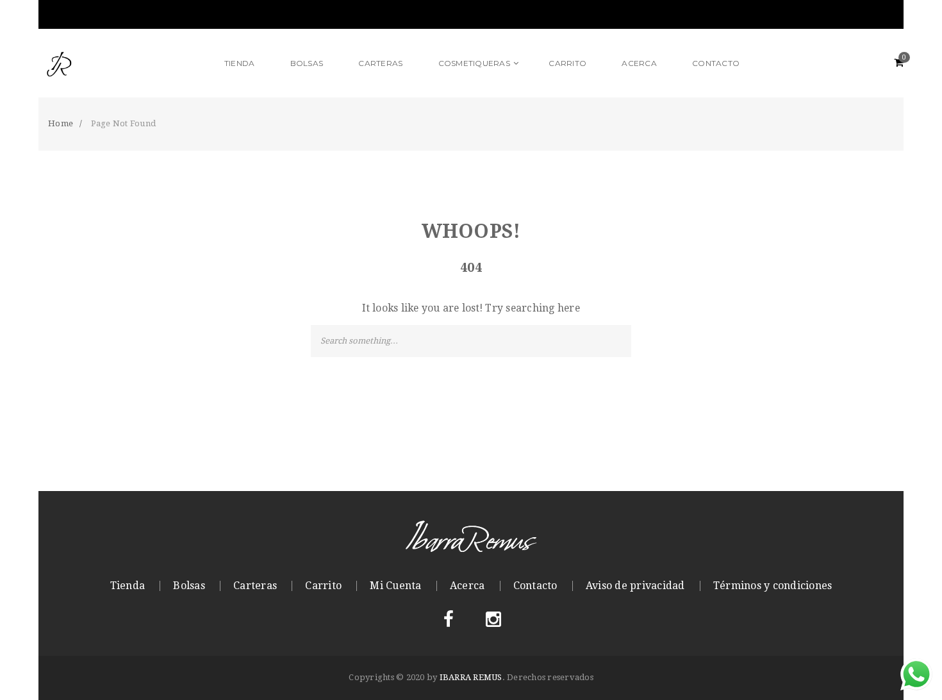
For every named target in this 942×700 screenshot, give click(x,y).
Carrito (323, 586)
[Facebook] (448, 619)
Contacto (535, 586)
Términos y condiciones (772, 586)
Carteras (255, 586)
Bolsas (189, 586)
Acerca (467, 586)
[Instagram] (493, 619)
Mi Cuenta (395, 586)
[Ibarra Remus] (123, 63)
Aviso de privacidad (635, 586)
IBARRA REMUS (471, 677)
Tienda (127, 586)
